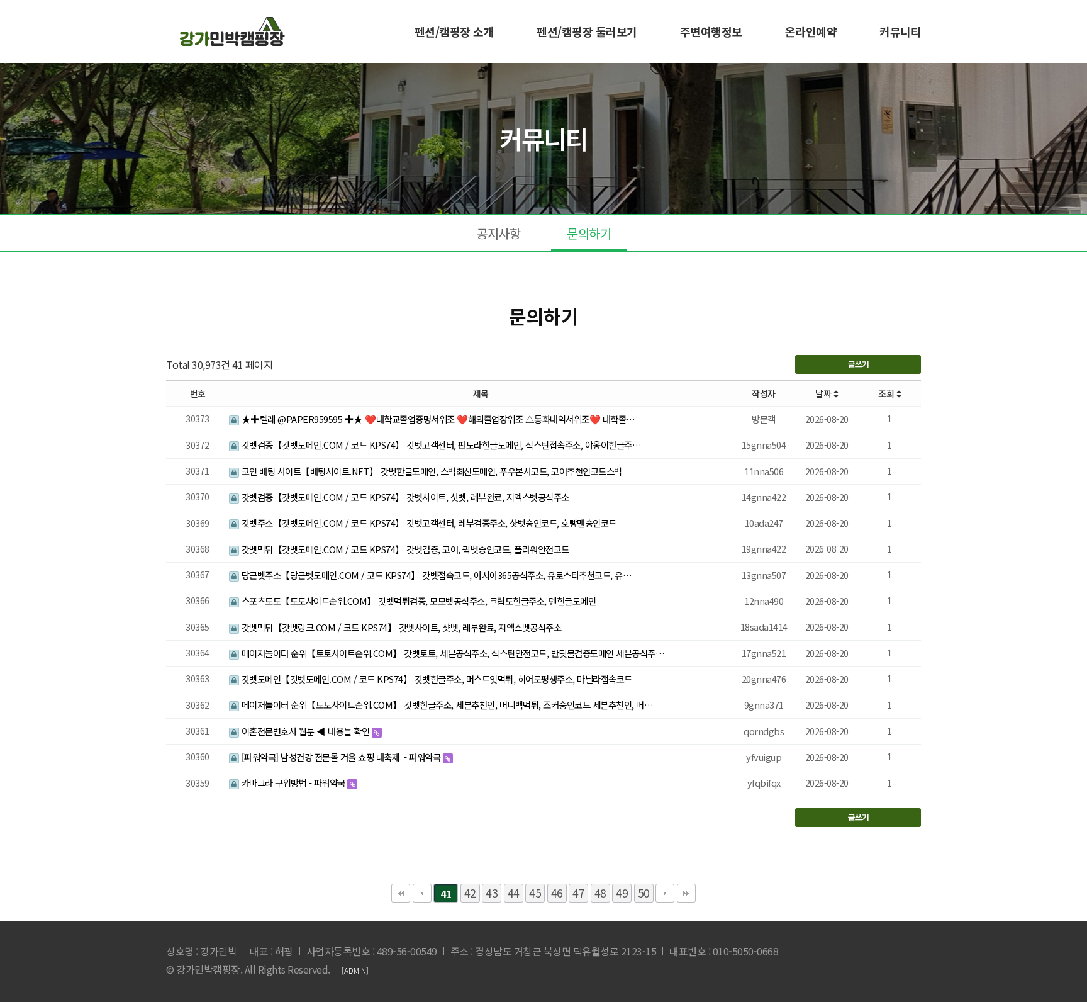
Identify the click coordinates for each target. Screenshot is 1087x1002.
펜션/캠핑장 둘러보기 (587, 31)
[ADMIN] (355, 970)
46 (557, 893)
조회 (887, 393)
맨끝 (686, 893)
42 (470, 893)
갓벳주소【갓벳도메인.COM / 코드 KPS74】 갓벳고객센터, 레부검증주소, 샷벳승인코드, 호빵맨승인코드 (427, 522)
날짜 (824, 393)
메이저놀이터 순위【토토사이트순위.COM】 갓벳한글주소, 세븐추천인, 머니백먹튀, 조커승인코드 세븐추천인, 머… (446, 704)
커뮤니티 (900, 31)
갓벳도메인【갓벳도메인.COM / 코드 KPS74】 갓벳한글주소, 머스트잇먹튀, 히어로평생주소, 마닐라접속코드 (435, 678)
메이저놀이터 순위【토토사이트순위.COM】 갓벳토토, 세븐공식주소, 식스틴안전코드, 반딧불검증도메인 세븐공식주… (451, 653)
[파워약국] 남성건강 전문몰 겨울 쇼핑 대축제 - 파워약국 (341, 756)
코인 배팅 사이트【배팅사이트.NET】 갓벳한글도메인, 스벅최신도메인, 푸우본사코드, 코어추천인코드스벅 (430, 471)
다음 (664, 893)
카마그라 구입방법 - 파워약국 (293, 782)
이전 (422, 893)
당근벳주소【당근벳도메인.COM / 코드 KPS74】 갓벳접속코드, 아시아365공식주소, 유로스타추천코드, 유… (435, 575)
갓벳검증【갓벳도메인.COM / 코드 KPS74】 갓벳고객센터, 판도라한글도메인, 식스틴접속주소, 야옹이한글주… (440, 444)
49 (622, 893)
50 (644, 893)
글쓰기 (858, 364)
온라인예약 (811, 31)
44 (514, 893)
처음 (400, 893)
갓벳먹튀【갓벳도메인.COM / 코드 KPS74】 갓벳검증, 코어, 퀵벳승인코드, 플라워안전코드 (404, 549)
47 (578, 893)
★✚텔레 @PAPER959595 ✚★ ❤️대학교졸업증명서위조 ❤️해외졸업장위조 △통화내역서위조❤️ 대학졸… (437, 418)
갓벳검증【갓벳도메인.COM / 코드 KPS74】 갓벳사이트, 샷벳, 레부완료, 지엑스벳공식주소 (404, 497)
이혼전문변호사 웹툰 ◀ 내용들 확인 (305, 731)
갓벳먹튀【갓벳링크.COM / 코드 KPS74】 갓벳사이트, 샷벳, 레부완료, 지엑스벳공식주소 (400, 627)
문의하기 (589, 233)
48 (600, 893)
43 (492, 893)
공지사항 (498, 233)
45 (535, 893)
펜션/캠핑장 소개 (454, 31)
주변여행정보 (711, 31)
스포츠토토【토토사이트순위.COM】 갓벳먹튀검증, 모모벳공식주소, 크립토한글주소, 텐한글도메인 (417, 600)
